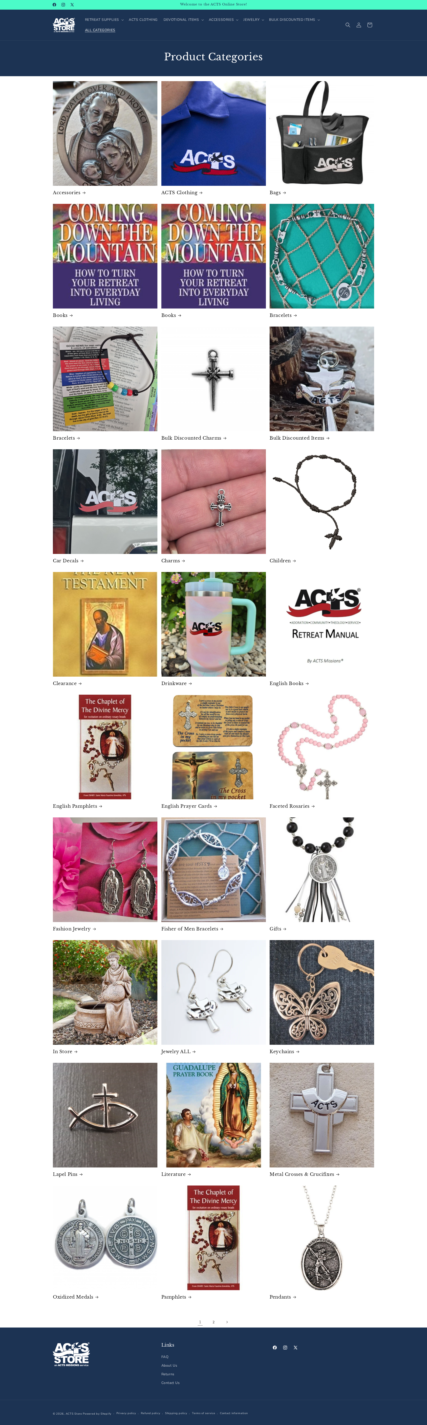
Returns (167, 1374)
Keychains (282, 1051)
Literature (173, 1174)
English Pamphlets (75, 806)
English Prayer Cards (186, 806)
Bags (275, 192)
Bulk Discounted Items (297, 438)
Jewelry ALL (176, 1051)
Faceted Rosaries (290, 806)
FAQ (165, 1356)
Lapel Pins (65, 1174)
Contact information (234, 1413)
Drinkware (174, 683)
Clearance (65, 683)
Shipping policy (176, 1413)
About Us (169, 1365)
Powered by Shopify (97, 1414)
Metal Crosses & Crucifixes (302, 1174)
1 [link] (200, 1322)
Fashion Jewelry (72, 929)
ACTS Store (74, 1414)
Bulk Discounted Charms (191, 438)
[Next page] (226, 1322)
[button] (104, 20)
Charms (170, 561)
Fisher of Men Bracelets (189, 929)
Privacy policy (126, 1413)
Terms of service (203, 1413)
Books (60, 315)
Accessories (67, 192)
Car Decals (66, 561)
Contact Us (170, 1382)
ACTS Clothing (179, 192)
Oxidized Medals (73, 1297)
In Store (62, 1051)
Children (280, 561)
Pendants (280, 1297)
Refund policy (150, 1413)
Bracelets (281, 315)
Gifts (275, 929)
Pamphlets (173, 1297)
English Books (287, 683)
